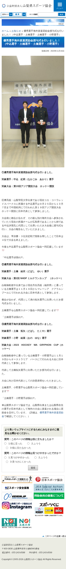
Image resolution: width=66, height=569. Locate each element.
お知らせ (16, 31)
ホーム (5, 31)
